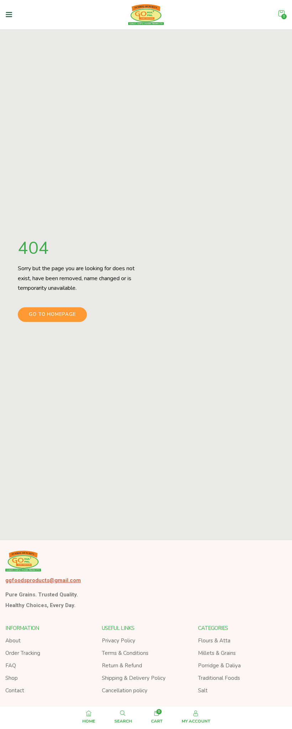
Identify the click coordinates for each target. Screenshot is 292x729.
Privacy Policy (118, 640)
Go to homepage (52, 314)
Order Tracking (22, 653)
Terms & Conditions (125, 653)
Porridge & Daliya (219, 665)
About (13, 640)
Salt (203, 690)
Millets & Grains (217, 653)
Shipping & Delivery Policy (134, 678)
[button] (281, 13)
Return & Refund (122, 665)
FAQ (10, 665)
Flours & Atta (214, 640)
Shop (11, 678)
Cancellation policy (124, 690)
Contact (14, 690)
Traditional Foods (219, 678)
